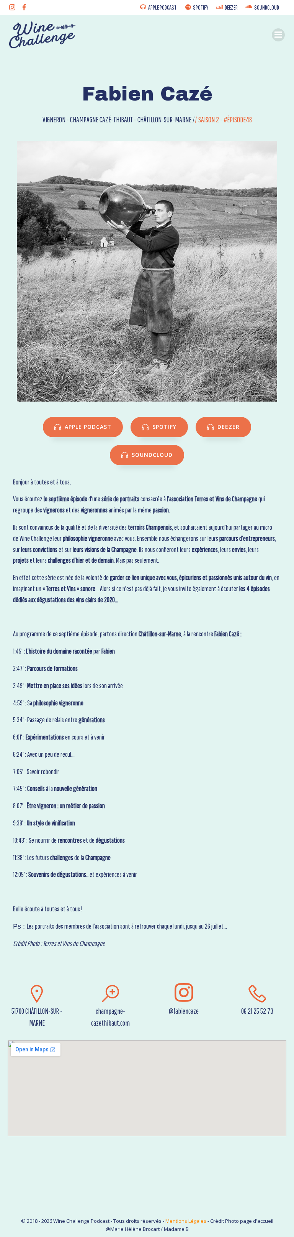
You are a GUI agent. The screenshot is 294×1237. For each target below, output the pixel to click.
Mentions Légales (185, 1220)
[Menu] (278, 34)
